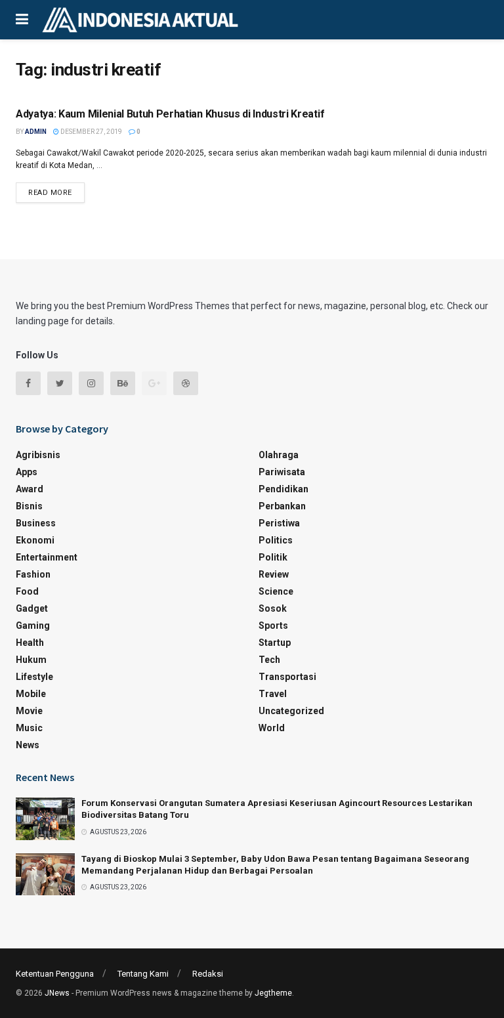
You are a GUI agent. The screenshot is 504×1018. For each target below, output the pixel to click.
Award (29, 489)
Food (27, 591)
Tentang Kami (143, 974)
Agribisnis (38, 455)
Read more (50, 192)
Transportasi (287, 676)
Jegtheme (273, 993)
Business (36, 523)
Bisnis (29, 506)
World (272, 728)
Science (276, 591)
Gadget (32, 608)
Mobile (31, 694)
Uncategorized (291, 711)
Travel (273, 694)
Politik (273, 557)
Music (29, 728)
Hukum (31, 659)
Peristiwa (279, 523)
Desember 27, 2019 (90, 131)
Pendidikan (283, 489)
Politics (276, 540)
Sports (273, 625)
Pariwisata (282, 472)
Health (30, 642)
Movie (29, 711)
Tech (269, 659)
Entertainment (46, 557)
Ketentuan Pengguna (55, 974)
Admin (36, 131)
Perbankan (282, 506)
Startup (275, 642)
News (27, 745)
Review (274, 574)
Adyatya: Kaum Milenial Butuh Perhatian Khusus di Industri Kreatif (170, 114)
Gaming (33, 625)
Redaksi (207, 974)
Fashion (33, 574)
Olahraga (279, 455)
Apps (26, 472)
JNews (57, 993)
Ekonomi (35, 540)
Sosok (273, 608)
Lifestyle (34, 676)
